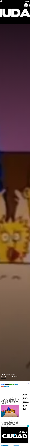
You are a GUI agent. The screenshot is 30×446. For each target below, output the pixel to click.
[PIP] (23, 442)
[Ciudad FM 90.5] (15, 10)
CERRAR (28, 425)
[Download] (24, 442)
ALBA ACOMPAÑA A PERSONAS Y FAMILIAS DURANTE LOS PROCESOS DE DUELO (26, 395)
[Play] (3, 442)
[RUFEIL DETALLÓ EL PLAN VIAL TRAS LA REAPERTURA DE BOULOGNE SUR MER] (22, 399)
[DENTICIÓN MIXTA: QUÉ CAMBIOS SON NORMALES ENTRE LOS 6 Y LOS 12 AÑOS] (22, 409)
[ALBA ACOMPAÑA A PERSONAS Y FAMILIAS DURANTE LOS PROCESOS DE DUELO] (22, 395)
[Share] (27, 442)
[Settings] (22, 442)
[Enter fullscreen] (26, 442)
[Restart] (2, 442)
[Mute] (17, 442)
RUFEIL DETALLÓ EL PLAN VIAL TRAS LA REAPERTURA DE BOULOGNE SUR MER (26, 399)
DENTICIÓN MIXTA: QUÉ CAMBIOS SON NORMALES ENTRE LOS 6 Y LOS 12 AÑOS (26, 409)
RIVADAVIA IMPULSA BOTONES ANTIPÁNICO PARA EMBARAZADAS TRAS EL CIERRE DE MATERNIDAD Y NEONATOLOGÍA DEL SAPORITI (26, 404)
